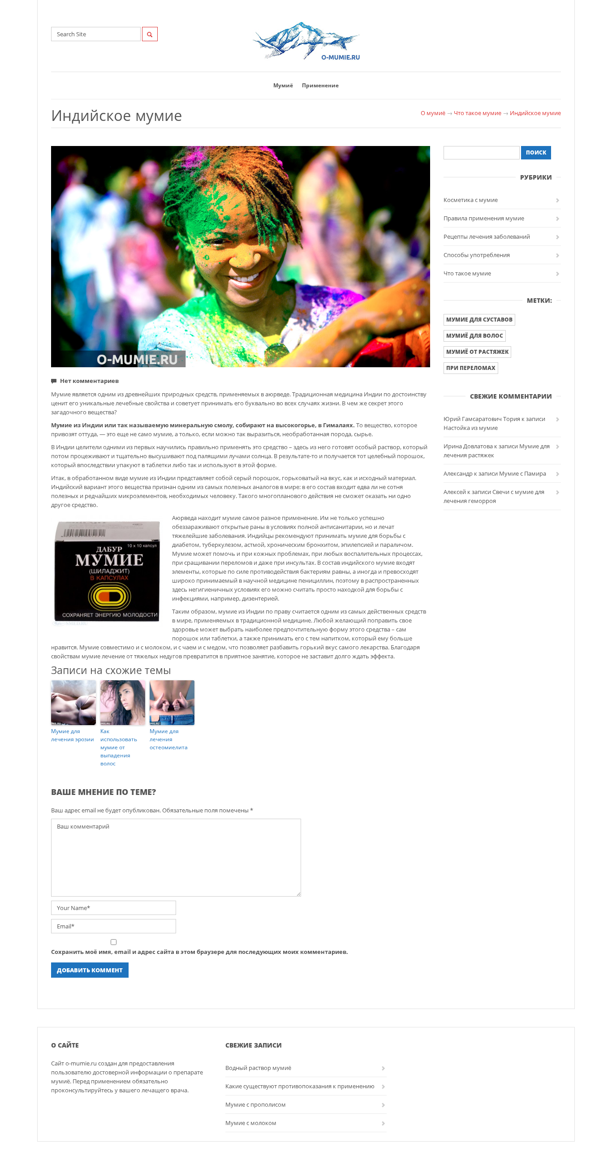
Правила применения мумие (484, 218)
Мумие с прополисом (255, 1104)
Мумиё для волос (474, 335)
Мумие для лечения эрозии (72, 735)
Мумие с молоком (250, 1123)
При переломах (471, 368)
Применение (320, 85)
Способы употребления (477, 255)
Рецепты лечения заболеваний (487, 236)
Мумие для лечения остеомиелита (169, 739)
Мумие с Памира (522, 473)
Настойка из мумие (471, 428)
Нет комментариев (89, 381)
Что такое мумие (477, 113)
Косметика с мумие (471, 200)
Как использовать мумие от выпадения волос (118, 747)
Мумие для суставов (479, 319)
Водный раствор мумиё (258, 1068)
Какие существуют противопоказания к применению (300, 1086)
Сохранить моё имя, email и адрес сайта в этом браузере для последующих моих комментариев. (199, 952)
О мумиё (433, 113)
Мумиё (283, 85)
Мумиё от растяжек (477, 352)
